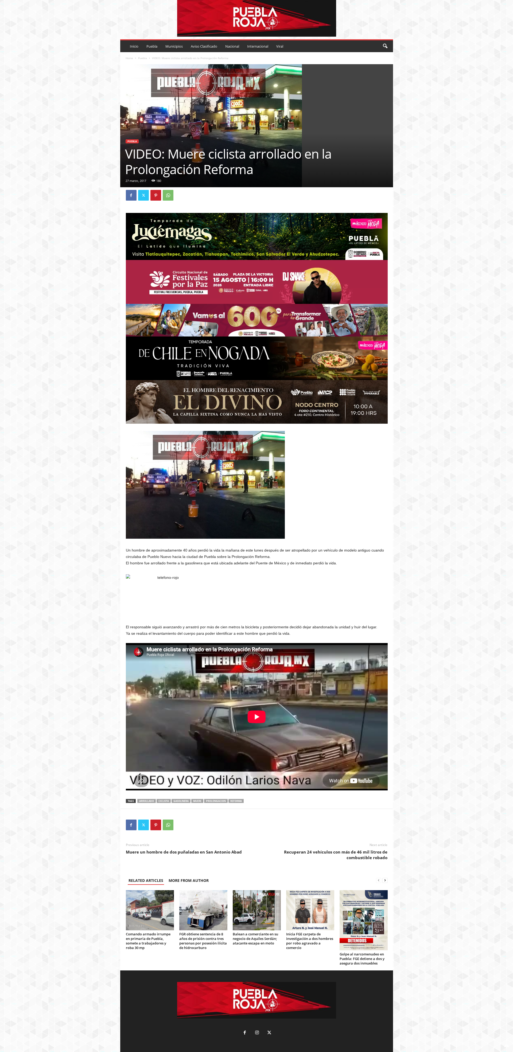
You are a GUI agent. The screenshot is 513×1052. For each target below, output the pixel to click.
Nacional (232, 46)
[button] (385, 46)
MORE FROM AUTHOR (189, 880)
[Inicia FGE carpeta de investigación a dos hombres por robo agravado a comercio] (310, 910)
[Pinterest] (155, 195)
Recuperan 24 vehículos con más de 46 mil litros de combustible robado (335, 854)
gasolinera (181, 801)
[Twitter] (143, 195)
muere (197, 801)
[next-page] (385, 880)
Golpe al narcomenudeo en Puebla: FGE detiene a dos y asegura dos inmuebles (362, 959)
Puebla (151, 46)
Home (129, 58)
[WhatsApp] (168, 195)
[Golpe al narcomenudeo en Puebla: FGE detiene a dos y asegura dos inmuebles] (364, 920)
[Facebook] (131, 195)
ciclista (163, 801)
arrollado (146, 801)
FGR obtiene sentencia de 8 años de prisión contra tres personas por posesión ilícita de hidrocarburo (203, 941)
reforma (236, 801)
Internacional (257, 46)
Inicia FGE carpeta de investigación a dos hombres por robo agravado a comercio (309, 941)
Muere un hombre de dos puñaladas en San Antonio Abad (184, 852)
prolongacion (216, 801)
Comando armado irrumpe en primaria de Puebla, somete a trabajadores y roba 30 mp (148, 941)
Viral (279, 46)
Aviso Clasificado (204, 46)
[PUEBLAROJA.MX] (256, 18)
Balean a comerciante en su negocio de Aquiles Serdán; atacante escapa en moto (255, 939)
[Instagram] (257, 1033)
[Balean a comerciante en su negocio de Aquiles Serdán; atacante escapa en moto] (257, 910)
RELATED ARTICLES (146, 880)
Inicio (134, 46)
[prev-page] (378, 880)
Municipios (174, 46)
